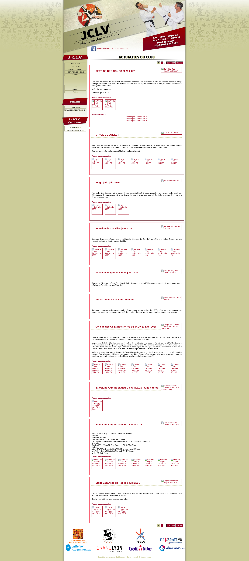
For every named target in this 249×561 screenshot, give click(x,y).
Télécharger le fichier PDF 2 (136, 119)
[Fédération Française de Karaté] (172, 536)
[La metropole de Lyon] (109, 547)
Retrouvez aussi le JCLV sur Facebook (112, 49)
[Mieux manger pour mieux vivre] (78, 536)
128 (173, 63)
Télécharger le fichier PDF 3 (136, 121)
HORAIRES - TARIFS (75, 69)
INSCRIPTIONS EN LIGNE (75, 72)
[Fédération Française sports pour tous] (172, 547)
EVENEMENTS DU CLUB (75, 130)
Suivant (179, 63)
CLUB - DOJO (75, 66)
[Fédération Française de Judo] (140, 536)
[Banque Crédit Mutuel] (140, 547)
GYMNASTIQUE (75, 107)
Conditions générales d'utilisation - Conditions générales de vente (124, 557)
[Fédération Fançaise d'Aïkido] (109, 536)
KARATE (75, 89)
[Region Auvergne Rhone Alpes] (78, 547)
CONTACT (75, 75)
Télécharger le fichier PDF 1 (136, 117)
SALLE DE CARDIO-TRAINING (75, 110)
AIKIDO (75, 92)
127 (168, 63)
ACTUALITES (75, 64)
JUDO (75, 86)
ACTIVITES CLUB (75, 127)
